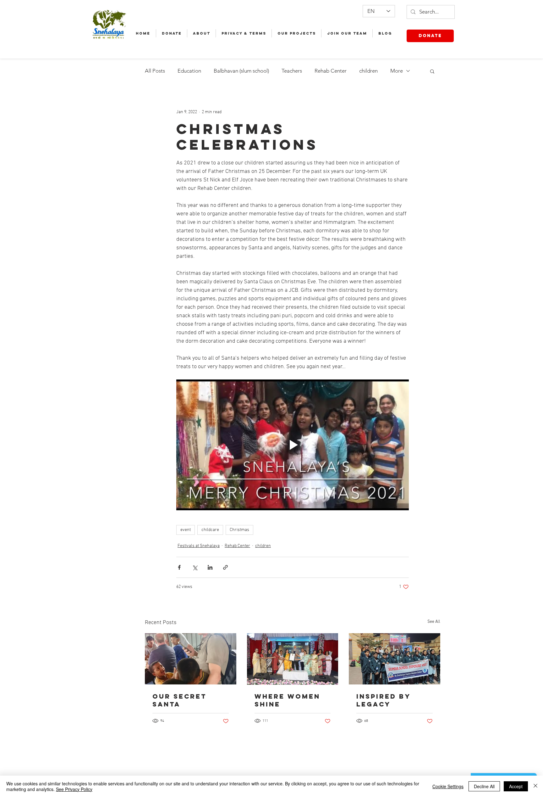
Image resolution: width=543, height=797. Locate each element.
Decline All (484, 786)
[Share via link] (225, 567)
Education (189, 71)
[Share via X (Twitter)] (195, 567)
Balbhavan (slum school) (241, 71)
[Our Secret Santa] (190, 658)
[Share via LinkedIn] (210, 567)
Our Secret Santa (179, 700)
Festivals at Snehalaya (199, 546)
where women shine (287, 700)
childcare (210, 530)
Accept (516, 786)
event (185, 530)
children (368, 71)
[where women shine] (292, 659)
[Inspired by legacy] (394, 658)
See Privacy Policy (74, 789)
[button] (432, 71)
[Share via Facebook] (179, 567)
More (396, 71)
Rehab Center (331, 71)
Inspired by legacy (383, 700)
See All (433, 621)
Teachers (292, 71)
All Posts (155, 71)
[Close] (535, 786)
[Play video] (292, 444)
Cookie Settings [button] (447, 786)
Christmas (239, 530)
